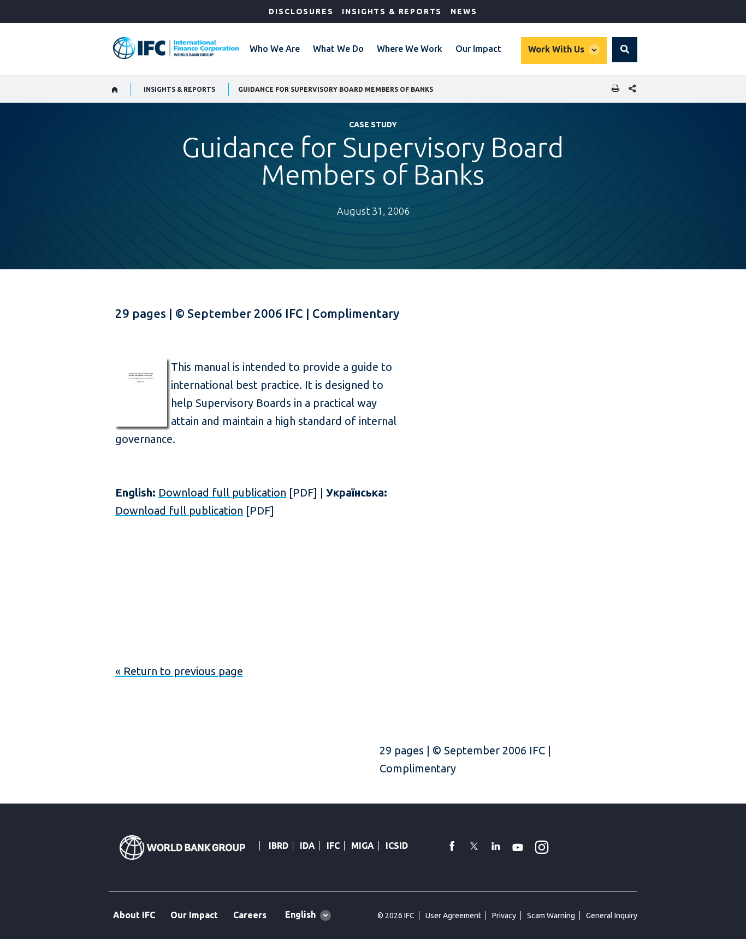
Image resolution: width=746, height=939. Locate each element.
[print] (612, 89)
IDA (307, 846)
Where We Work (409, 49)
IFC (333, 846)
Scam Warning (551, 915)
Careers (250, 915)
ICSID (397, 846)
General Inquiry (611, 915)
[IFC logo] (176, 48)
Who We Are (275, 49)
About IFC (134, 915)
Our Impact (478, 49)
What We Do (338, 49)
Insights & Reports (392, 11)
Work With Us (556, 49)
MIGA (362, 846)
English (300, 914)
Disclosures (301, 11)
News (464, 11)
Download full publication (222, 492)
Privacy (504, 915)
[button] (624, 49)
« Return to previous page (179, 671)
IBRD (278, 846)
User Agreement (453, 915)
